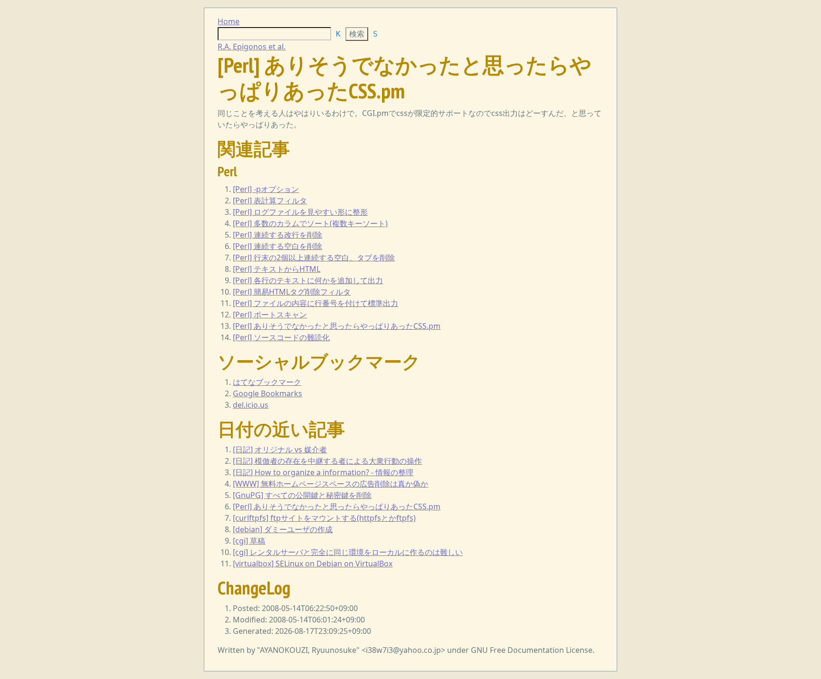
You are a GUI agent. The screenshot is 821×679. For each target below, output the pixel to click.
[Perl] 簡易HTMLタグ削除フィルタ (292, 292)
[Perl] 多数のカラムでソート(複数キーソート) (310, 223)
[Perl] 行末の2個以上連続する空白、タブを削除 (314, 257)
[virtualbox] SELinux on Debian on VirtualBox (312, 563)
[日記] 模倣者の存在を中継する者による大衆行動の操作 (327, 461)
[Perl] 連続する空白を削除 (277, 246)
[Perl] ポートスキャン (270, 314)
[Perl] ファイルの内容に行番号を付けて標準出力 (315, 303)
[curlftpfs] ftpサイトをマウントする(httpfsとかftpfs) (324, 518)
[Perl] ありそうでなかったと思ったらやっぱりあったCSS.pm (336, 326)
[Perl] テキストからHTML (276, 269)
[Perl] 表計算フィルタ (270, 200)
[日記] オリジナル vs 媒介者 (280, 449)
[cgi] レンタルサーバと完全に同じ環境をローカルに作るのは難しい (348, 552)
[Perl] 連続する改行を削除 (277, 235)
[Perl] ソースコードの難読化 (281, 337)
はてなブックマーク (267, 382)
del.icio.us (250, 405)
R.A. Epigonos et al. (252, 46)
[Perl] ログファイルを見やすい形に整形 (300, 212)
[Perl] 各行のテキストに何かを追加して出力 (308, 280)
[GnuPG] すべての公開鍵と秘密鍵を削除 (302, 495)
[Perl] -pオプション (266, 189)
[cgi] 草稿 (249, 541)
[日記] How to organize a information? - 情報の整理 (323, 472)
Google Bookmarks (267, 393)
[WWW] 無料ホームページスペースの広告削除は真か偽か (330, 483)
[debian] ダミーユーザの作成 (283, 529)
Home (228, 21)
